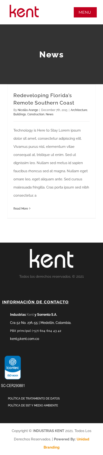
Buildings (19, 114)
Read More (20, 208)
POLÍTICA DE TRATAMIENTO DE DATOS (34, 398)
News (49, 114)
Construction (35, 114)
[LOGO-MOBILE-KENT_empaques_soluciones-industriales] (24, 6)
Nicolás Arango (28, 110)
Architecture (79, 110)
